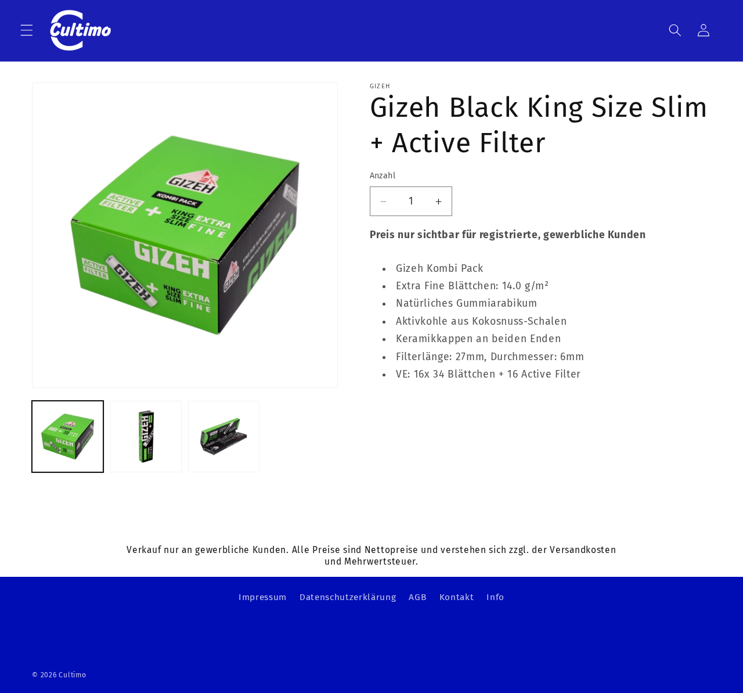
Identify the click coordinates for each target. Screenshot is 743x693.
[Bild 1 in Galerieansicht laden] (67, 436)
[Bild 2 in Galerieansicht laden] (145, 436)
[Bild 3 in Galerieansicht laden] (223, 436)
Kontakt (456, 597)
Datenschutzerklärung (348, 597)
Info (495, 597)
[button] (27, 30)
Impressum (263, 597)
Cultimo (72, 675)
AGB (417, 597)
